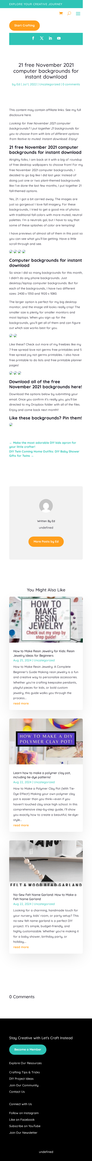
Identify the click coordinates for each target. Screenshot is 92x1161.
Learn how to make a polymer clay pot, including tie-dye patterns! (42, 775)
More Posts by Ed (46, 541)
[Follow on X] (41, 38)
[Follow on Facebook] (33, 38)
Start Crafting (24, 25)
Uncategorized (49, 84)
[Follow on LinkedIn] (50, 38)
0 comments (71, 84)
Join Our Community (24, 1085)
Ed (18, 84)
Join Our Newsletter (23, 1133)
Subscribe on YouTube (24, 1126)
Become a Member (27, 1049)
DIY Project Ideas (21, 1079)
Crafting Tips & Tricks (24, 1072)
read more (21, 703)
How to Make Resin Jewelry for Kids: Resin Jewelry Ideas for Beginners (43, 653)
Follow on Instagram (24, 1113)
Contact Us (17, 1092)
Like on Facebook (22, 1120)
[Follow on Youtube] (58, 38)
